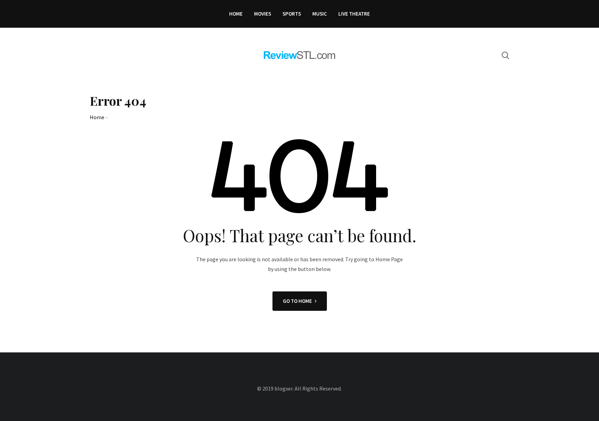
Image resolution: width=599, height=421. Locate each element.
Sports (292, 13)
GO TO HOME (297, 301)
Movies (262, 13)
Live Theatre (354, 13)
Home (236, 13)
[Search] (505, 55)
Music (319, 13)
